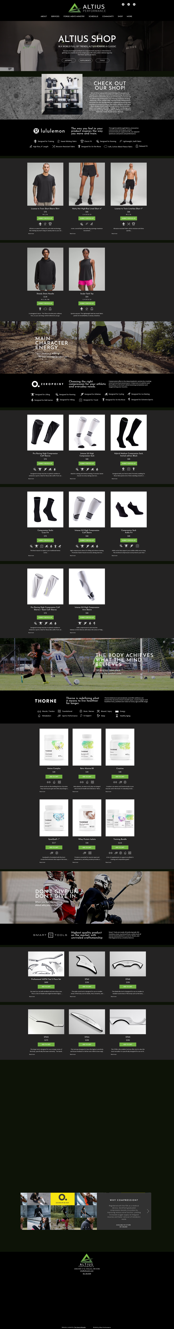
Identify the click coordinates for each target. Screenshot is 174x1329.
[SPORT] (85, 1227)
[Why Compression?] (83, 1227)
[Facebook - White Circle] (123, 4)
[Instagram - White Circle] (128, 4)
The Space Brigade (80, 1327)
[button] (44, 16)
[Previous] (24, 1211)
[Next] (148, 1211)
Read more (31, 233)
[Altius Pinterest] (134, 4)
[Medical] (88, 1227)
